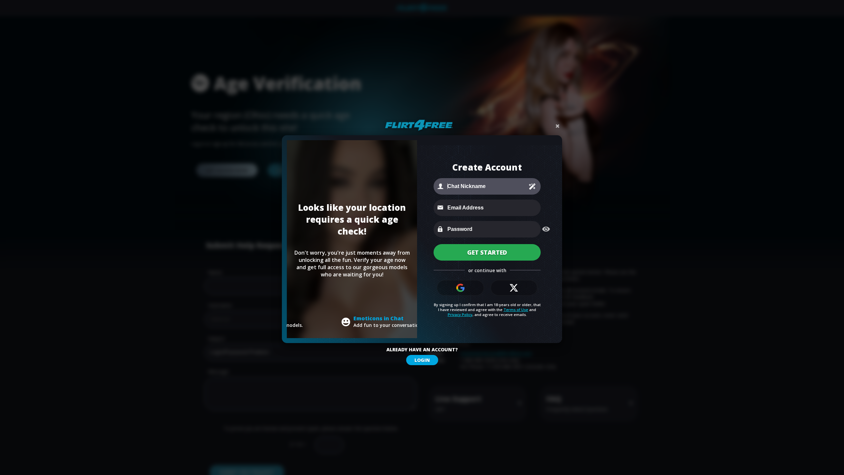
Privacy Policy (460, 314)
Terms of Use (515, 309)
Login (422, 360)
